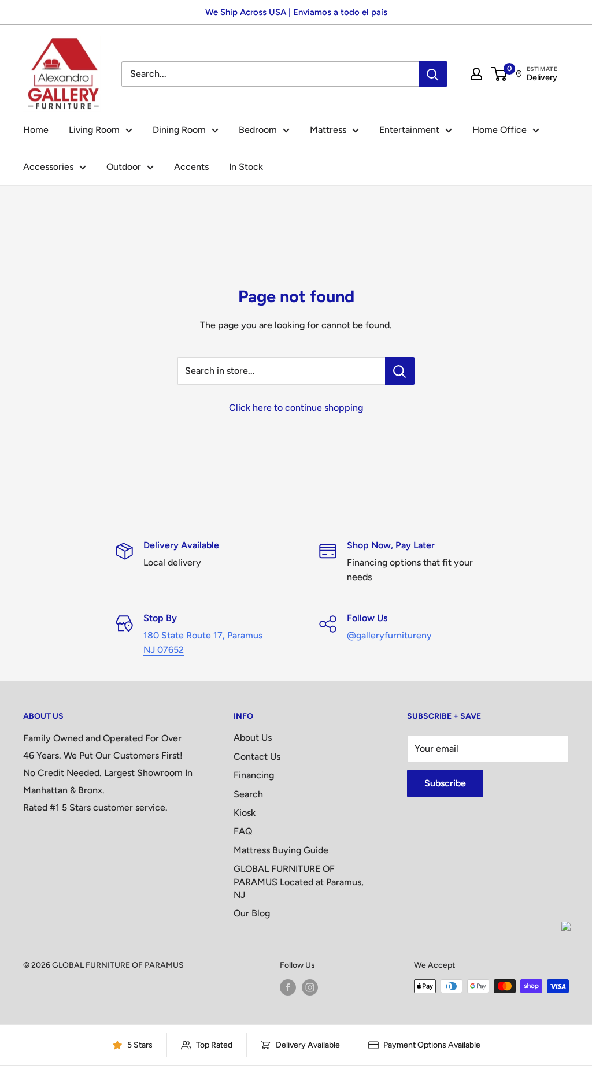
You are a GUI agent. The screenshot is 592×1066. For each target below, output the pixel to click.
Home (36, 129)
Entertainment (409, 129)
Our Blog (252, 913)
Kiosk (245, 812)
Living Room (94, 129)
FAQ (243, 831)
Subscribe (445, 783)
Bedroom (258, 129)
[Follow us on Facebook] (288, 987)
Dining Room (179, 129)
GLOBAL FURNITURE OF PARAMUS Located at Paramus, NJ (299, 881)
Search (248, 794)
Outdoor (123, 166)
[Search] (433, 74)
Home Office (499, 129)
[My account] (476, 74)
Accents (191, 166)
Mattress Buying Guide (281, 850)
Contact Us (257, 756)
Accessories (48, 166)
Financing (254, 775)
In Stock (246, 166)
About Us (253, 737)
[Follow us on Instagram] (310, 987)
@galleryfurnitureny (389, 635)
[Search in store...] (400, 371)
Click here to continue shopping (296, 407)
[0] (500, 74)
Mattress (328, 129)
